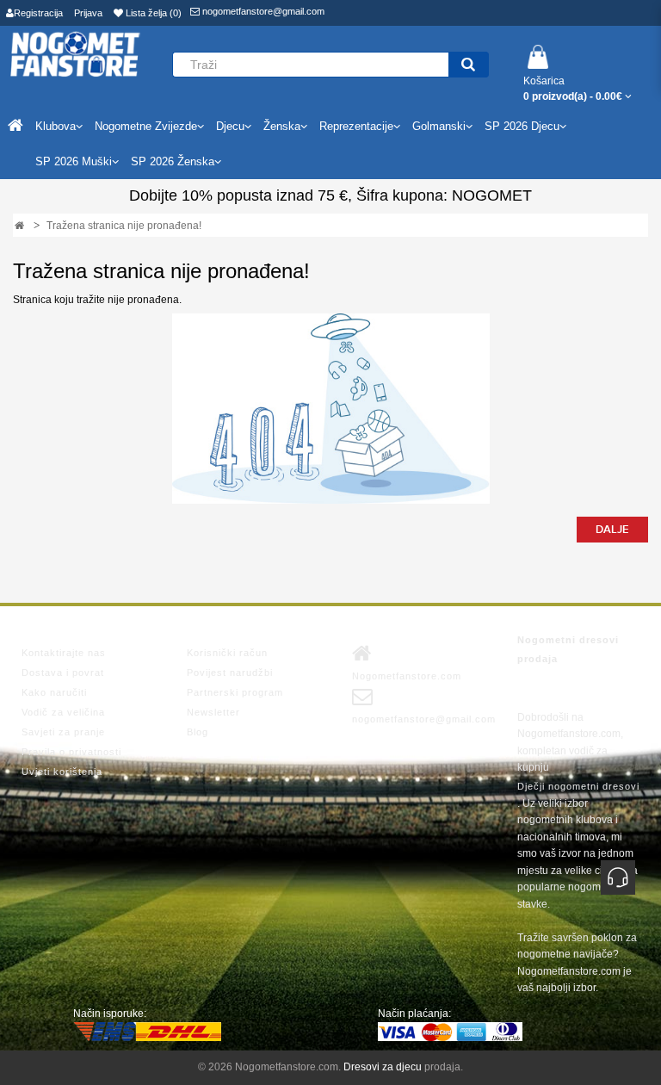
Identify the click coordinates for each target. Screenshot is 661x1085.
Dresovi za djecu (382, 1067)
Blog (197, 732)
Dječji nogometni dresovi (578, 786)
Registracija (38, 13)
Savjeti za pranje (63, 732)
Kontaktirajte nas (64, 653)
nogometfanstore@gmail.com (262, 11)
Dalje (612, 529)
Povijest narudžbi (230, 672)
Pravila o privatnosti (71, 752)
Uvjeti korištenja (62, 771)
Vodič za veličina (63, 712)
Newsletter (213, 712)
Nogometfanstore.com (406, 676)
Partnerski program (235, 692)
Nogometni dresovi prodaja (568, 649)
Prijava (88, 13)
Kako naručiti (54, 692)
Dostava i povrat (63, 672)
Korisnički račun (227, 653)
